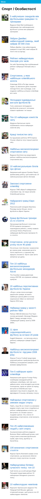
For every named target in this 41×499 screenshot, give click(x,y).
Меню (3, 2)
